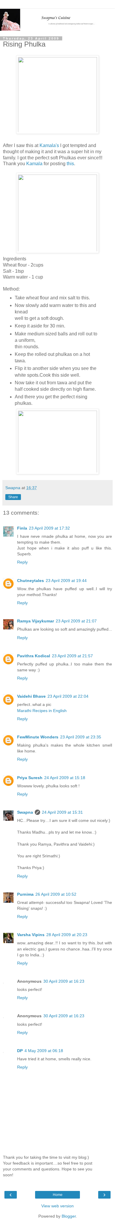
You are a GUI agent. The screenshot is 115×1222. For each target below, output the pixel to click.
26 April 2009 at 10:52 (55, 894)
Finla (22, 528)
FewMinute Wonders (37, 737)
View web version (57, 1206)
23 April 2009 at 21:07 (76, 621)
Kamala (34, 163)
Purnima (25, 894)
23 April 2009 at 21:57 (72, 655)
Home (58, 1195)
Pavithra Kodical (33, 655)
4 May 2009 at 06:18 (43, 1050)
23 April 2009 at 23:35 (80, 737)
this (70, 163)
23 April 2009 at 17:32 (49, 528)
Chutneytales (30, 580)
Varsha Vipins (31, 934)
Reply (22, 562)
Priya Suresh (29, 777)
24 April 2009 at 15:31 (62, 812)
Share (13, 497)
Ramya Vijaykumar (35, 621)
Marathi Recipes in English (42, 710)
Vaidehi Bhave (31, 696)
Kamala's (50, 145)
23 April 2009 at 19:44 (66, 580)
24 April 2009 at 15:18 (64, 777)
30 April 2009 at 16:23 (63, 981)
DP (20, 1050)
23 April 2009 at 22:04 (67, 696)
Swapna (25, 812)
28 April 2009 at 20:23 (66, 934)
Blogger (69, 1216)
